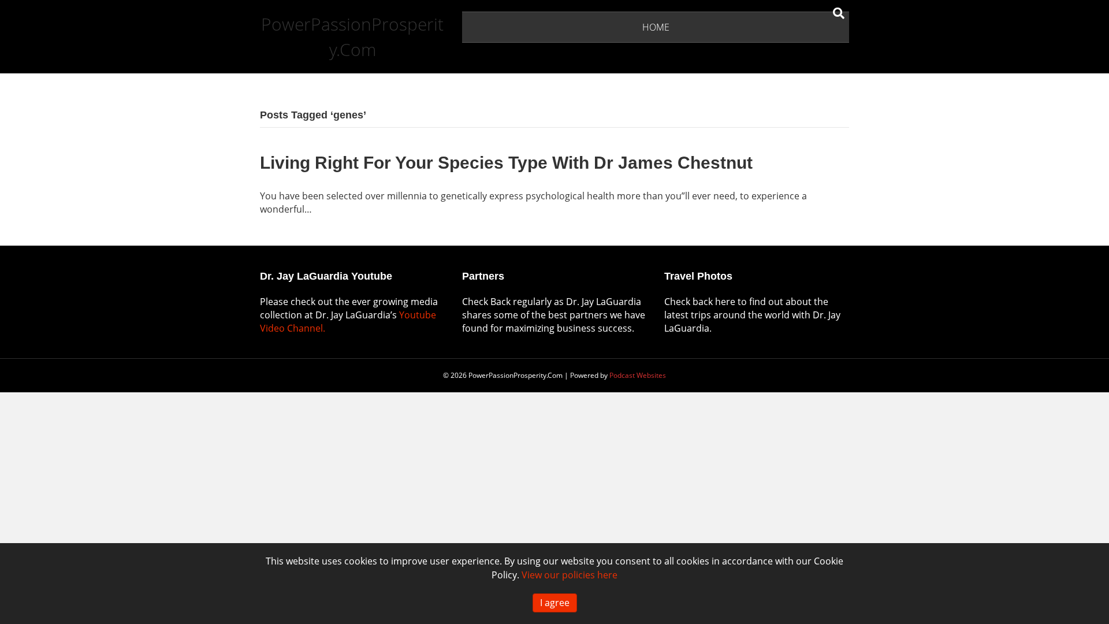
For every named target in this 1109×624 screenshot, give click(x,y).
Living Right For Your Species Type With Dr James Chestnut (506, 162)
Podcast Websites (637, 375)
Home (655, 27)
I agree (555, 602)
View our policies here (569, 575)
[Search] (838, 13)
